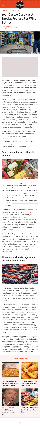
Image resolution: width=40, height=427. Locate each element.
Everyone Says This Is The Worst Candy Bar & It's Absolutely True (10, 383)
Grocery (4, 10)
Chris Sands (7, 26)
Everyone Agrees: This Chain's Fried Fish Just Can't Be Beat (29, 383)
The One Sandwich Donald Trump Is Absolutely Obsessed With (9, 411)
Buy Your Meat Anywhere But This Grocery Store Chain (29, 410)
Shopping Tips (15, 10)
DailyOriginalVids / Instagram (29, 177)
